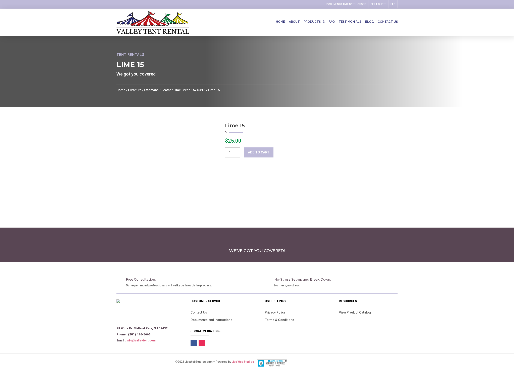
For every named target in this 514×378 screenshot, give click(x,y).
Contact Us (199, 312)
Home (280, 21)
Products (312, 21)
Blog (369, 21)
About (294, 21)
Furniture (134, 90)
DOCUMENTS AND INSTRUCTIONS (346, 4)
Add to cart (258, 152)
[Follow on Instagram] (314, 4)
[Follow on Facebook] (308, 4)
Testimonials (350, 21)
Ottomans (151, 90)
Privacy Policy (275, 312)
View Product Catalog (355, 312)
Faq (393, 4)
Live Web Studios (244, 361)
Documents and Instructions (211, 320)
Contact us (388, 21)
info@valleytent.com (141, 340)
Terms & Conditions (279, 320)
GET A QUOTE (378, 4)
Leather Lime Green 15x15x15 (183, 90)
